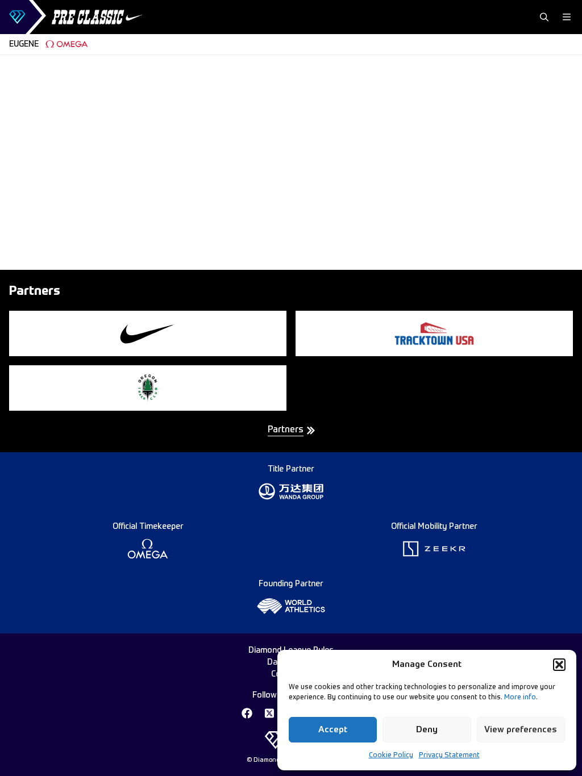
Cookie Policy (391, 755)
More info (520, 697)
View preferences (520, 729)
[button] (559, 664)
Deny (427, 729)
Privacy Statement (449, 755)
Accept (332, 729)
